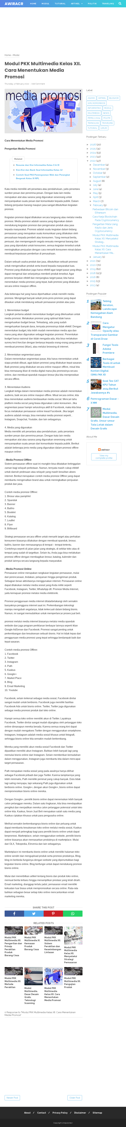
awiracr (14, 3)
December (99, 164)
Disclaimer (80, 1113)
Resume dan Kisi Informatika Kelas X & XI (37, 165)
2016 (93, 277)
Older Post (74, 1098)
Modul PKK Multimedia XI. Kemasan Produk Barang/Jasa (32, 943)
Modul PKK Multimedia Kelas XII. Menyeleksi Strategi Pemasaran (70, 955)
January (97, 256)
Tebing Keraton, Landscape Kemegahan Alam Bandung (104, 309)
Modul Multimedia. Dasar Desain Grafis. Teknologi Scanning (31, 995)
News (106, 113)
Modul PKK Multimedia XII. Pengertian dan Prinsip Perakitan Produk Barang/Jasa (13, 946)
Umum (103, 128)
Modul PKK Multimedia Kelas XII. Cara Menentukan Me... (105, 249)
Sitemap (97, 1113)
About (27, 1113)
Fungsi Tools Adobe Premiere (110, 349)
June (96, 189)
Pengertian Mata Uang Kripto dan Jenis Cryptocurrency (105, 228)
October (98, 172)
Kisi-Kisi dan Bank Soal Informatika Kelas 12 (39, 170)
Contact (41, 1113)
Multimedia (94, 113)
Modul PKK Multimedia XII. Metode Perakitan (13, 982)
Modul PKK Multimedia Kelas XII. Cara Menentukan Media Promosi (52, 994)
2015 (93, 281)
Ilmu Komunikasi (96, 103)
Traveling (108, 4)
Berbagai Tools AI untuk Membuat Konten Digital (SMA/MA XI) (105, 367)
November (99, 168)
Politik (92, 4)
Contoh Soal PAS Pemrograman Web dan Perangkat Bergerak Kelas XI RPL (43, 176)
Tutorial (60, 4)
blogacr (114, 98)
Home (33, 4)
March (97, 201)
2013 (93, 285)
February (98, 205)
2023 (93, 156)
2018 (93, 273)
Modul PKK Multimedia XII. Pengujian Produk (72, 982)
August (97, 181)
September (99, 176)
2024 (93, 152)
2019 (93, 269)
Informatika (94, 108)
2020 (93, 265)
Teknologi (93, 123)
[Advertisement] (63, 21)
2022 (93, 160)
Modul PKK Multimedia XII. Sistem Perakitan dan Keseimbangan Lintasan (52, 945)
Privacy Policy (60, 1113)
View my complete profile (104, 456)
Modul (45, 4)
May (95, 193)
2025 (93, 148)
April (96, 197)
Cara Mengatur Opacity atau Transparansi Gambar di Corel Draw (105, 331)
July (95, 185)
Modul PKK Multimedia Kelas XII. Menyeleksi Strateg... (105, 239)
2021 (93, 260)
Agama (91, 98)
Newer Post (12, 1098)
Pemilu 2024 (94, 118)
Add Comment (38, 84)
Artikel (75, 4)
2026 (93, 144)
